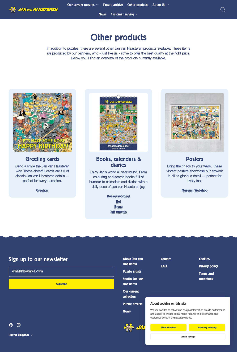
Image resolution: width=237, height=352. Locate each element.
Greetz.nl (42, 190)
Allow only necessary (207, 327)
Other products (137, 5)
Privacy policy (208, 266)
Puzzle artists (132, 271)
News (103, 14)
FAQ (164, 266)
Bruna (118, 207)
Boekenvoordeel (118, 196)
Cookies (204, 259)
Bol (118, 201)
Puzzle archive (113, 5)
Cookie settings (188, 337)
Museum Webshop (195, 190)
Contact (166, 259)
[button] (223, 10)
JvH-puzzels (118, 212)
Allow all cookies (168, 327)
